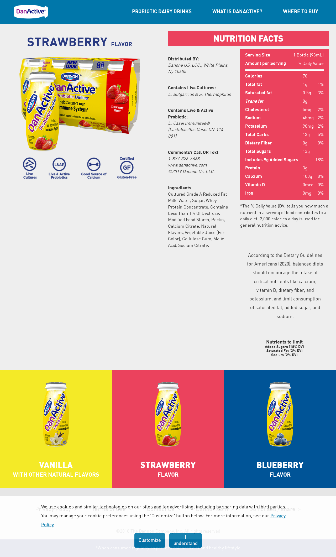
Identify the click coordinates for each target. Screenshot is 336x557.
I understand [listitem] (186, 540)
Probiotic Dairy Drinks (162, 11)
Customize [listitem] (150, 540)
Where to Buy (300, 11)
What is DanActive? (237, 11)
